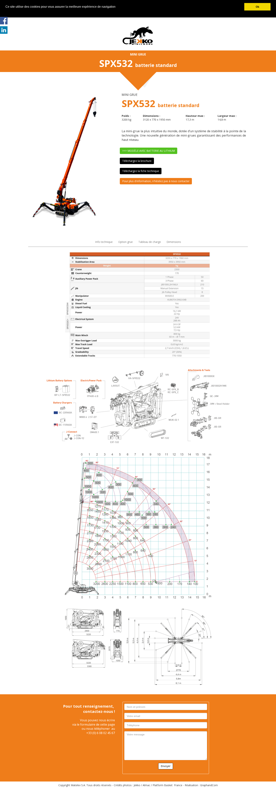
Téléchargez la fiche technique (140, 171)
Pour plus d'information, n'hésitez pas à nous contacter (155, 181)
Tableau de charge (149, 242)
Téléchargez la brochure (137, 161)
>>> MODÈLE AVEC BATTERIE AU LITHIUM (148, 150)
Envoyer (165, 766)
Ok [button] (257, 6)
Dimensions (174, 242)
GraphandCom (209, 785)
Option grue (125, 242)
